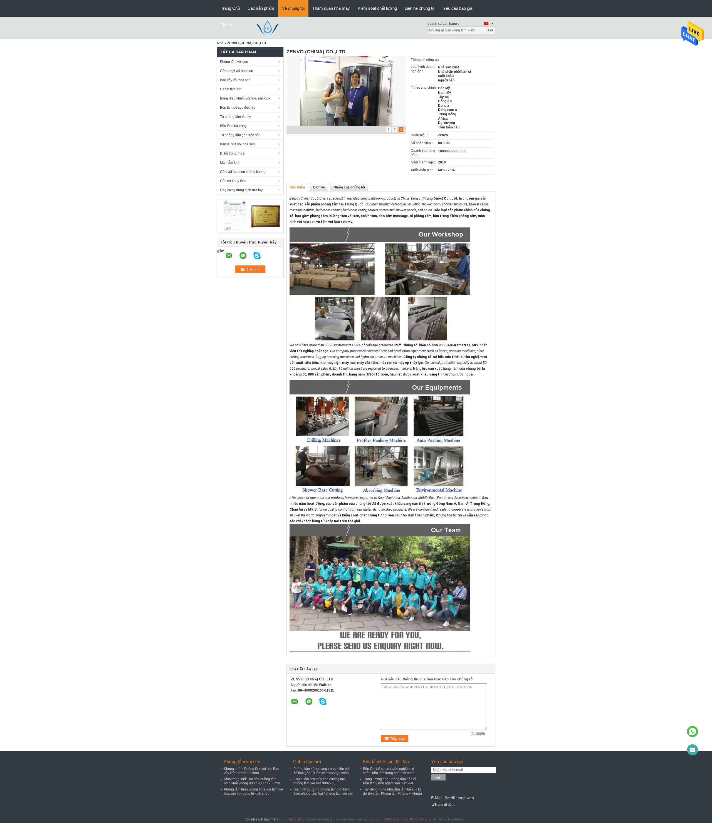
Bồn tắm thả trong (233, 126)
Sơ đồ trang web (459, 797)
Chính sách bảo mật (261, 819)
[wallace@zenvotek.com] (692, 750)
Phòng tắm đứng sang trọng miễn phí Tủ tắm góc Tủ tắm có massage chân (321, 771)
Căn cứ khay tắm (233, 181)
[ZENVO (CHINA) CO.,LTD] (267, 27)
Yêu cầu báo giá (457, 8)
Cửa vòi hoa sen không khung (243, 172)
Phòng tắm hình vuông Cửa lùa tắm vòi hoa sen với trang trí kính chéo (253, 791)
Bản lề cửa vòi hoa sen (237, 144)
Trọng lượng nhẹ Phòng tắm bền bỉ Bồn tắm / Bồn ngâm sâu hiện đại (389, 781)
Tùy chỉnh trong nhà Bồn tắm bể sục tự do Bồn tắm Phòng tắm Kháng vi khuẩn (392, 791)
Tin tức (227, 25)
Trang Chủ (230, 8)
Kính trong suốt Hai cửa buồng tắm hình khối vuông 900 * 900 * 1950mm (252, 781)
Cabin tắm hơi (230, 89)
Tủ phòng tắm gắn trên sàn (240, 135)
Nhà (220, 43)
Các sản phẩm (261, 8)
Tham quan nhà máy (331, 8)
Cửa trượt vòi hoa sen (236, 71)
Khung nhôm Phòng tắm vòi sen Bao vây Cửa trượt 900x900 (251, 771)
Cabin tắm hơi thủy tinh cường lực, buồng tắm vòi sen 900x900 (319, 781)
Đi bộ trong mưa (232, 153)
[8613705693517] (692, 731)
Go (490, 30)
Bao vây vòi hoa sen (235, 80)
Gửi (438, 777)
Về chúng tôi (293, 8)
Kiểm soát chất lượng (377, 8)
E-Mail (436, 797)
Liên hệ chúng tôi (420, 8)
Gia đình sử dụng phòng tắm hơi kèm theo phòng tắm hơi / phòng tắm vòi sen (323, 791)
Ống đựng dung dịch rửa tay (241, 190)
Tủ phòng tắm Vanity (235, 117)
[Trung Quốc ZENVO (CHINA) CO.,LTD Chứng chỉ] (235, 216)
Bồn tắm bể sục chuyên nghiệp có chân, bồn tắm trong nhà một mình (388, 771)
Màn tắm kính (230, 163)
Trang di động (445, 805)
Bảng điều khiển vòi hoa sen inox (245, 98)
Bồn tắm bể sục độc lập (237, 108)
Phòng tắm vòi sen (234, 62)
